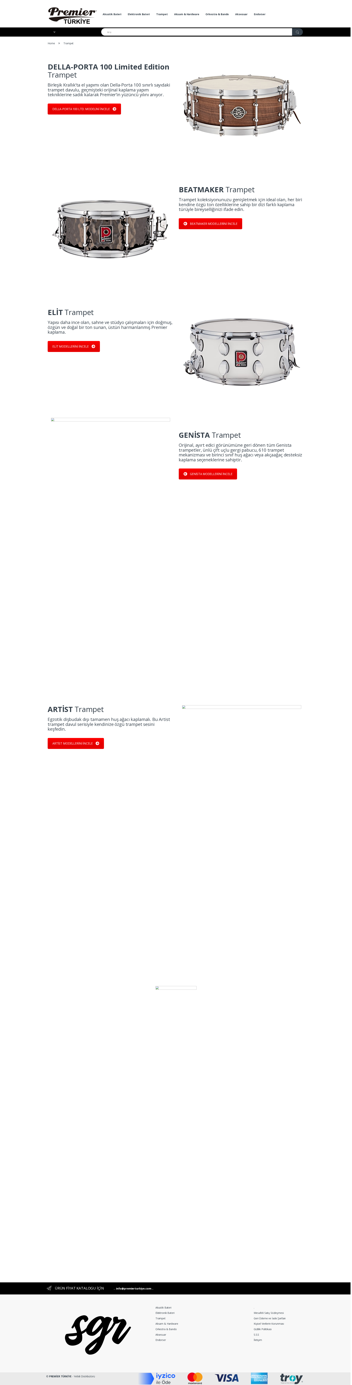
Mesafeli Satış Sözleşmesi (269, 1313)
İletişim (258, 1340)
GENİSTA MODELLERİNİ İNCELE (211, 474)
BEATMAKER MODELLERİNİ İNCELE (213, 224)
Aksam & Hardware (186, 14)
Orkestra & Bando (217, 14)
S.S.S (256, 1334)
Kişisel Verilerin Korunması (269, 1323)
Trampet (162, 14)
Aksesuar (241, 14)
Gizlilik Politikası (263, 1329)
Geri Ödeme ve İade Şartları (270, 1318)
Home (51, 43)
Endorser (259, 14)
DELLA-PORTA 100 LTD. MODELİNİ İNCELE (81, 109)
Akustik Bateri (112, 14)
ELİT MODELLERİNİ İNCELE (70, 346)
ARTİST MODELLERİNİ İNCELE (72, 743)
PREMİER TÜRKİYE (60, 1376)
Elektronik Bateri (139, 14)
